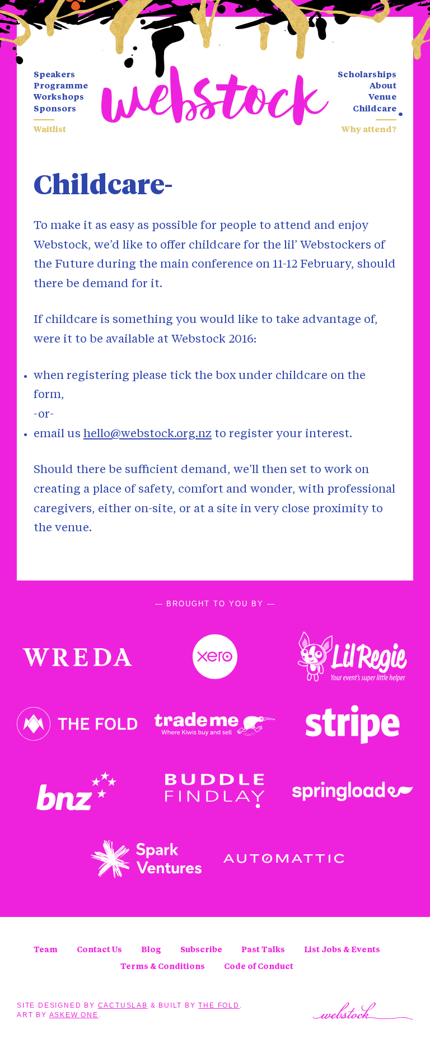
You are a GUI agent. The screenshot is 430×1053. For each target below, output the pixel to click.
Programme (61, 86)
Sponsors (55, 109)
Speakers (54, 75)
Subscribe (201, 950)
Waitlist (50, 130)
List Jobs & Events (342, 950)
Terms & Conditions (162, 967)
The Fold (218, 1005)
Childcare (374, 109)
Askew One (74, 1015)
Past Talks (263, 950)
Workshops (59, 97)
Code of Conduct (258, 967)
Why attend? (369, 130)
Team (46, 950)
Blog (151, 950)
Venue (382, 97)
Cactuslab (123, 1005)
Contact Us (99, 950)
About (383, 86)
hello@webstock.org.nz (147, 434)
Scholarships (367, 75)
